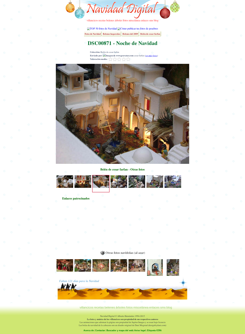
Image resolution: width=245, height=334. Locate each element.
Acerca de (89, 330)
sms (151, 20)
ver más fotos (151, 55)
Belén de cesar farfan (150, 33)
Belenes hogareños (111, 33)
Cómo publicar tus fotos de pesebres (139, 28)
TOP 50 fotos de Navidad (103, 28)
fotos (125, 20)
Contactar (100, 330)
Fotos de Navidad (93, 33)
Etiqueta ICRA (154, 330)
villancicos (92, 20)
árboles (118, 20)
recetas (102, 20)
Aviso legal (140, 330)
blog (156, 20)
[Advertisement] (76, 227)
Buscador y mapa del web (119, 330)
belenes (110, 20)
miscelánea (134, 20)
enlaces (144, 20)
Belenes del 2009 (130, 33)
